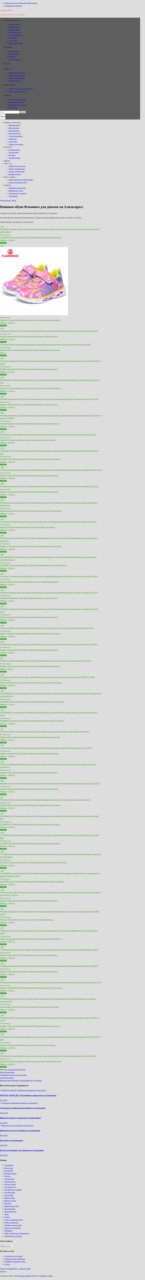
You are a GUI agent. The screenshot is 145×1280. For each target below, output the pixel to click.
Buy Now (3, 243)
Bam (50, 1276)
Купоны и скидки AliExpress (14, 1259)
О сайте (7, 1264)
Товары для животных (16, 75)
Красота (7, 63)
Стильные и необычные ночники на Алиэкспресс (23, 1108)
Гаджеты (7, 1176)
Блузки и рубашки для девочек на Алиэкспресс (22, 1150)
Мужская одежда (14, 32)
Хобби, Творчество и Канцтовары (20, 89)
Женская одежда (14, 24)
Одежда (7, 1217)
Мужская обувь (14, 30)
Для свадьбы (8, 1195)
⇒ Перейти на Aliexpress (13, 6)
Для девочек (9, 1070)
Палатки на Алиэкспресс (11, 1140)
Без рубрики (8, 1171)
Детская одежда (14, 51)
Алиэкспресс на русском (13, 1256)
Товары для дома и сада (17, 73)
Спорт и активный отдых (17, 91)
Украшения (12, 38)
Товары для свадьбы (15, 43)
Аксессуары (12, 41)
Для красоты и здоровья (13, 1190)
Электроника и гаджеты (17, 105)
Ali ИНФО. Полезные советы (15, 1261)
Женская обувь (13, 27)
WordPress (43, 1276)
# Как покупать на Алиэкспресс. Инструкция (20, 3)
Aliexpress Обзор (6, 10)
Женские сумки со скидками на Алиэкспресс (20, 1118)
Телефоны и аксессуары (17, 99)
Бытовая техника (14, 81)
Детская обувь (13, 54)
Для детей (17, 1070)
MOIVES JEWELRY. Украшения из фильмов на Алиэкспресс (28, 1095)
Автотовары (12, 108)
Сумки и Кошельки (15, 35)
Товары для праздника (16, 78)
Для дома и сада (10, 1187)
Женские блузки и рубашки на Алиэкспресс (20, 1130)
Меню (3, 116)
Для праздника (9, 1192)
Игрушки (11, 57)
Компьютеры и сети (15, 102)
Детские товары (14, 59)
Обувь (13, 200)
